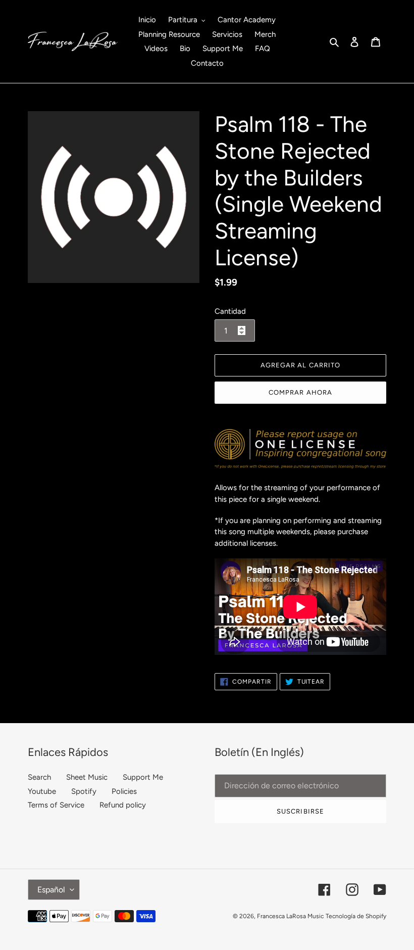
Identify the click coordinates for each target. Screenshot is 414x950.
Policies (124, 791)
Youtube (42, 791)
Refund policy (122, 805)
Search (39, 777)
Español (51, 889)
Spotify (83, 791)
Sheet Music (87, 777)
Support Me (143, 777)
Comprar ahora (300, 392)
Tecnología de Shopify (356, 916)
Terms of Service (56, 805)
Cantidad (230, 311)
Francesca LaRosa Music (290, 916)
